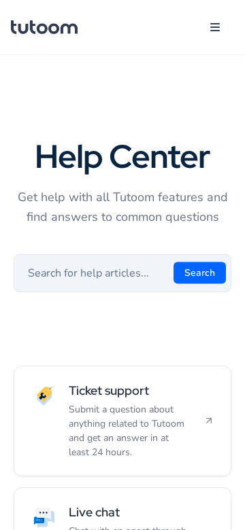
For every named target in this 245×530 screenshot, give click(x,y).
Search (199, 272)
